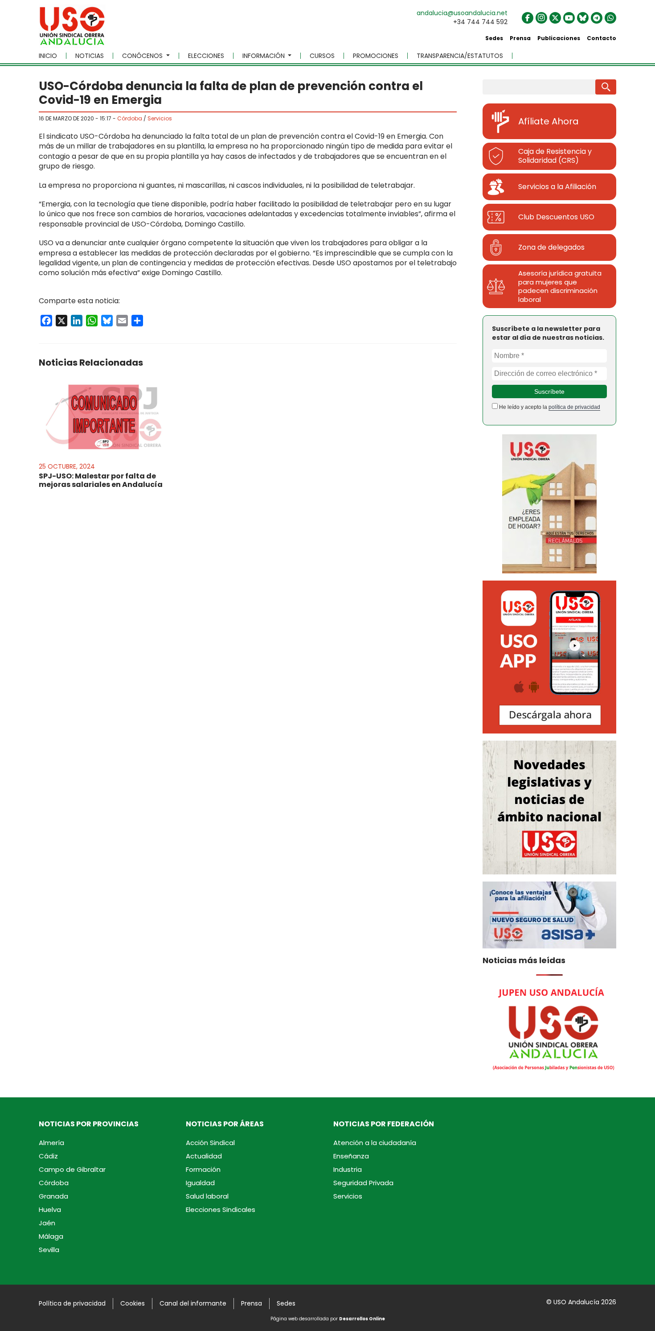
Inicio (48, 56)
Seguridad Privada (363, 1182)
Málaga (51, 1236)
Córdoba (129, 118)
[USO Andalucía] (72, 29)
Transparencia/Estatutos (460, 56)
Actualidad (204, 1156)
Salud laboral (207, 1196)
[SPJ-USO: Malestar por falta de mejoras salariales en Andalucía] (103, 417)
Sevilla (49, 1249)
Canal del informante (193, 1303)
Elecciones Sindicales (220, 1209)
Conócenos (143, 56)
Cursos (322, 56)
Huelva (50, 1209)
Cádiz (48, 1156)
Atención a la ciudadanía (374, 1142)
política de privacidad (574, 407)
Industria (347, 1169)
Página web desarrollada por (327, 1318)
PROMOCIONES (375, 56)
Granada (53, 1196)
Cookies (132, 1303)
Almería (51, 1142)
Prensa (520, 38)
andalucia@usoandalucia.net (462, 12)
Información (264, 56)
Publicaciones (558, 38)
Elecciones (206, 56)
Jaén (47, 1223)
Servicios (159, 118)
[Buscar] (605, 87)
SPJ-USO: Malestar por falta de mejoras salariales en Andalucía (101, 480)
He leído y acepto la (549, 407)
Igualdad (200, 1182)
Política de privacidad (72, 1303)
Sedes (494, 38)
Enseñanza (351, 1156)
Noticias (89, 56)
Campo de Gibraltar (72, 1169)
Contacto (601, 38)
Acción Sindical (210, 1142)
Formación (203, 1169)
